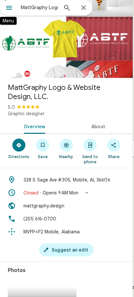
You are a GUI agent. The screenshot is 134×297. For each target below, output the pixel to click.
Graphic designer (26, 114)
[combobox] (39, 7)
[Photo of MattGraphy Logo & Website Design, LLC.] (66, 39)
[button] (66, 192)
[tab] (33, 126)
